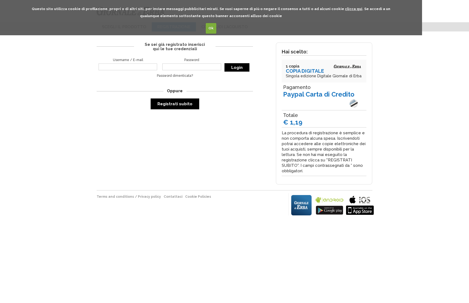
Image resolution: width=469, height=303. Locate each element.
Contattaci (173, 197)
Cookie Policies (198, 197)
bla (329, 204)
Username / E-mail (128, 60)
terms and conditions (115, 197)
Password (191, 60)
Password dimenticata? (175, 76)
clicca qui (353, 9)
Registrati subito (174, 103)
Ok (211, 28)
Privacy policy (149, 197)
